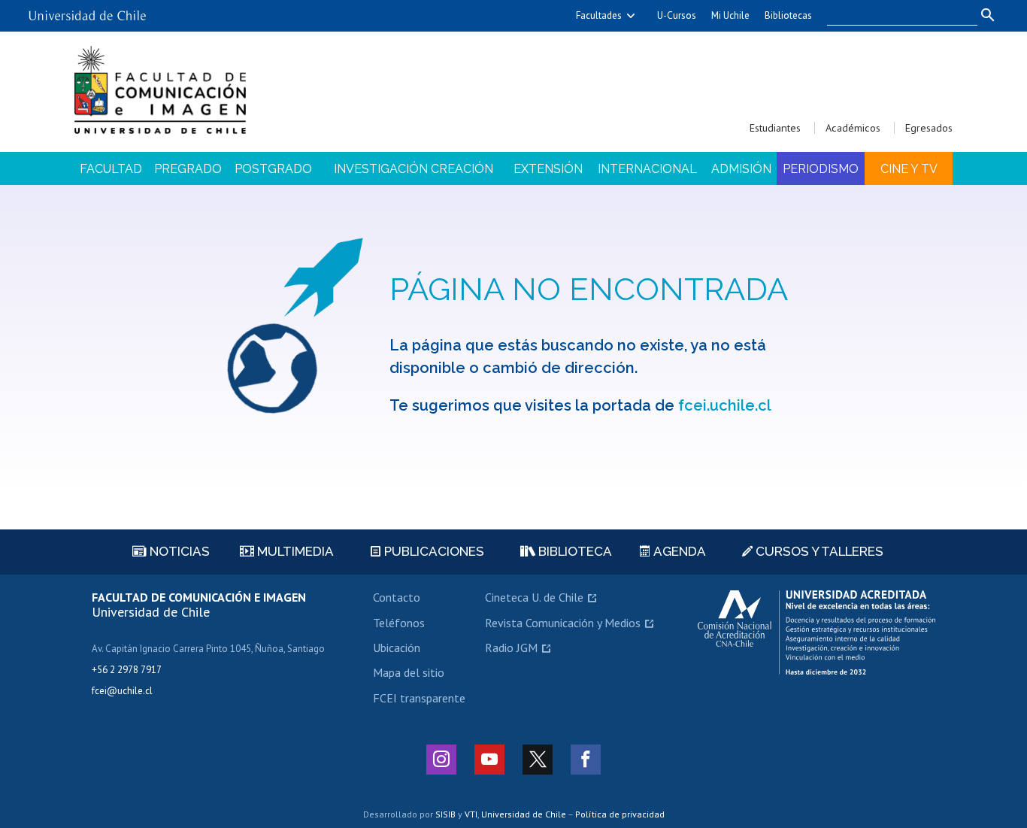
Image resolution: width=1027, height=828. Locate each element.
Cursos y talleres (818, 551)
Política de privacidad (620, 814)
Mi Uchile (730, 15)
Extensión (548, 169)
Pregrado (188, 169)
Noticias (178, 551)
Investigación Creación (413, 169)
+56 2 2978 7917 (127, 669)
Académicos (853, 128)
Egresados (929, 128)
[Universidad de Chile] (87, 10)
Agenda (678, 551)
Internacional (647, 169)
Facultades (599, 15)
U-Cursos (676, 15)
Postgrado (273, 169)
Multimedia (294, 551)
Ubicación (396, 647)
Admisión (741, 169)
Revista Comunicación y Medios (563, 622)
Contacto (396, 597)
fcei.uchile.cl (724, 405)
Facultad (111, 169)
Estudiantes (775, 128)
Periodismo (821, 169)
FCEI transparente (419, 697)
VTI (471, 814)
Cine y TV (909, 169)
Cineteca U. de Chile (534, 597)
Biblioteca (573, 551)
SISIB (445, 814)
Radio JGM (511, 647)
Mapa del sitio (408, 672)
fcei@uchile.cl (122, 690)
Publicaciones (432, 551)
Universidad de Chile (523, 814)
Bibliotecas (788, 15)
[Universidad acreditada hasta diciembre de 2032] (816, 632)
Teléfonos (399, 622)
